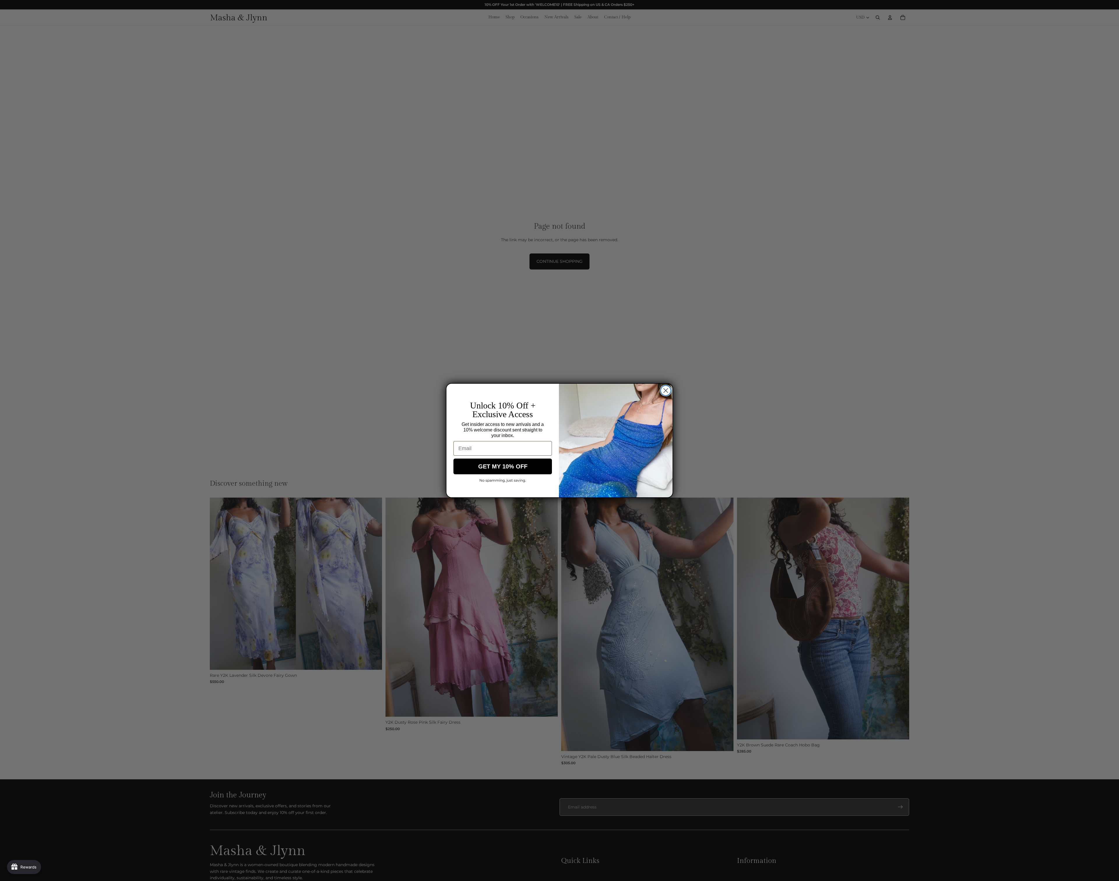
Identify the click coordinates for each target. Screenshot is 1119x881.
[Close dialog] (666, 390)
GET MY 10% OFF (502, 466)
